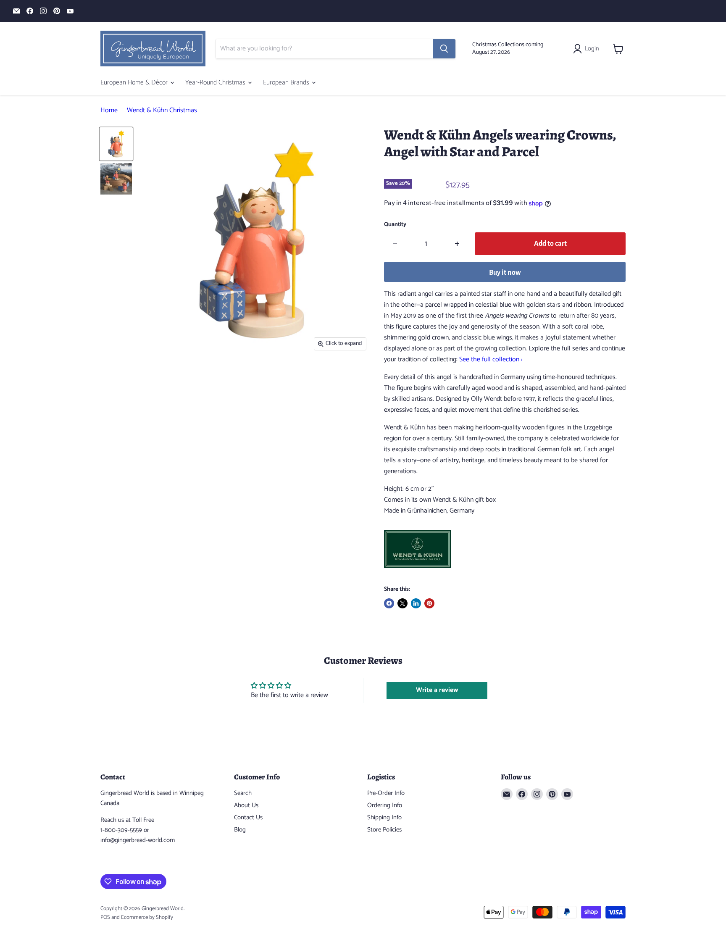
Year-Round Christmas (216, 82)
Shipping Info (384, 817)
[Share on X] (402, 603)
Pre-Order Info (386, 793)
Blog (240, 829)
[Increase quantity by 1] (457, 243)
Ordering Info (384, 805)
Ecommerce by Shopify (147, 917)
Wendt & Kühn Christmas (162, 110)
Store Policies (384, 829)
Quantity (395, 224)
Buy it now (505, 272)
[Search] (444, 48)
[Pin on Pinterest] (429, 603)
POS (105, 917)
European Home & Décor (134, 82)
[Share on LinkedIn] (416, 603)
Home (109, 110)
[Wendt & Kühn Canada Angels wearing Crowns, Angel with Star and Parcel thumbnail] (116, 144)
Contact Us (248, 817)
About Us (246, 805)
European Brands (287, 82)
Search (243, 793)
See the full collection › (490, 359)
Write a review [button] (437, 690)
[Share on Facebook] (389, 603)
